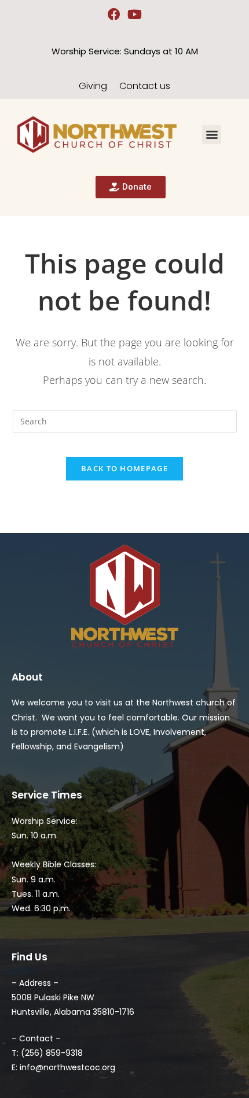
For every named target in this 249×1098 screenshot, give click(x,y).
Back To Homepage (124, 468)
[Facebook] (114, 15)
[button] (211, 134)
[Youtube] (135, 15)
